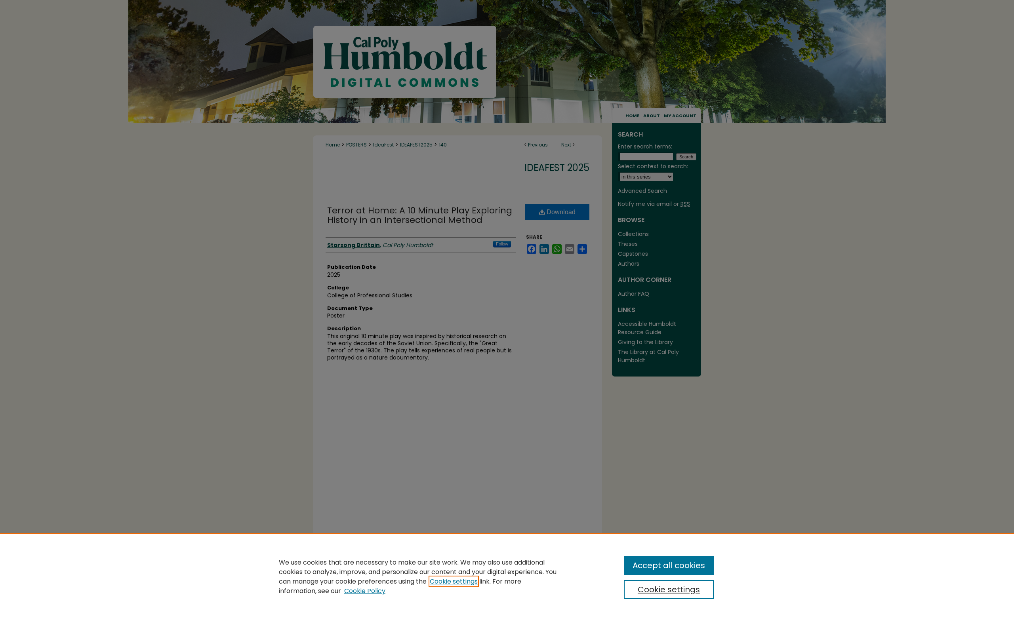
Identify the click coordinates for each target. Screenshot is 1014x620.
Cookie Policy (364, 590)
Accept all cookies (669, 565)
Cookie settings (454, 581)
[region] (507, 576)
